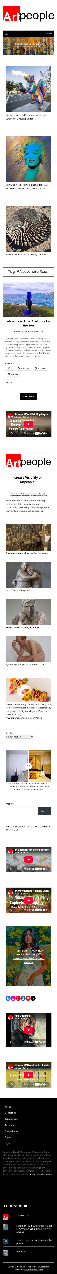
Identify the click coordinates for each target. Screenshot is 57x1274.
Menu (49, 33)
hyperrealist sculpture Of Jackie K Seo (25, 664)
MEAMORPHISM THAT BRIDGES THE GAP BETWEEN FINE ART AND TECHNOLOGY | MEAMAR (34, 1229)
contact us (37, 510)
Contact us (10, 1112)
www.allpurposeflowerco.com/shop (24, 717)
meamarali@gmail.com (41, 1174)
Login (7, 1143)
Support (8, 1137)
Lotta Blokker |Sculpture (18, 590)
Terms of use (22, 1215)
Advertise (9, 1125)
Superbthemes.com (33, 1269)
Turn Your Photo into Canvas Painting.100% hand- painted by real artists (28, 956)
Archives (10, 733)
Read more (28, 396)
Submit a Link (11, 1119)
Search (10, 804)
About (8, 1106)
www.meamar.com (34, 789)
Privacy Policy (11, 1131)
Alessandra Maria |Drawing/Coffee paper (27, 552)
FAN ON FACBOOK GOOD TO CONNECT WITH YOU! (28, 828)
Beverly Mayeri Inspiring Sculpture (22, 627)
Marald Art (21, 1251)
